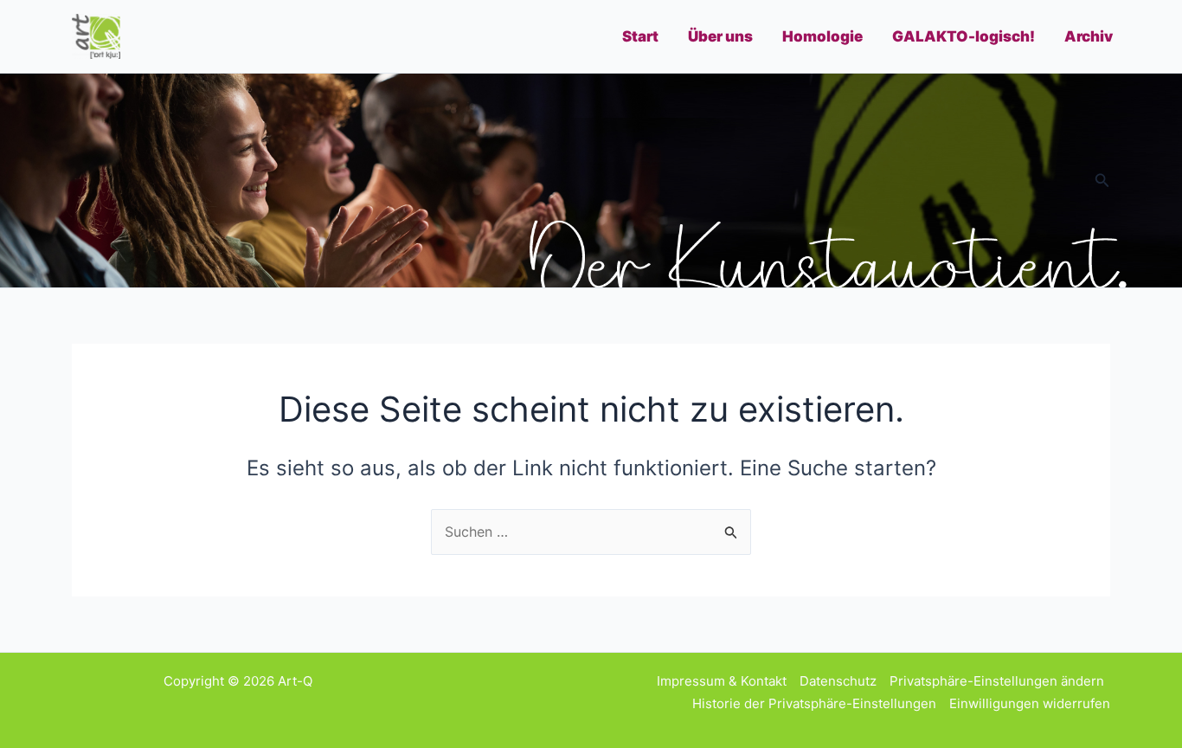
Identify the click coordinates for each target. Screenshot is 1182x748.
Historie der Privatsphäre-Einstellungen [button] (814, 703)
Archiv (1088, 36)
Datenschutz (838, 681)
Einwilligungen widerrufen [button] (1029, 703)
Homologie (822, 36)
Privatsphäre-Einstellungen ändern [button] (997, 681)
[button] (1102, 180)
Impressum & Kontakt (722, 681)
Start (640, 36)
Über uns (720, 36)
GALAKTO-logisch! (963, 36)
